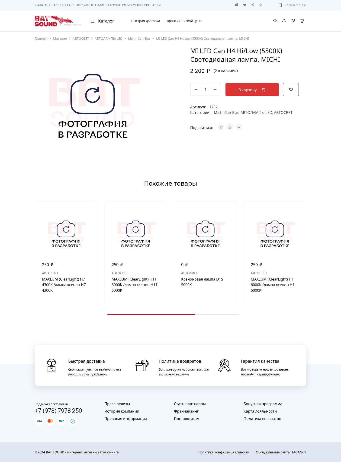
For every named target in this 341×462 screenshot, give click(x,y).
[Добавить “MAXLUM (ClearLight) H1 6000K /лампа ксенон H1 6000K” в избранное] (299, 211)
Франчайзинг (186, 411)
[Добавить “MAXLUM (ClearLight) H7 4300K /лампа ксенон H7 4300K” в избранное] (90, 211)
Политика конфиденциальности (223, 452)
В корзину (247, 89)
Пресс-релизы (117, 403)
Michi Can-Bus (139, 38)
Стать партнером (190, 403)
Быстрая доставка (145, 21)
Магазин (60, 38)
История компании (121, 411)
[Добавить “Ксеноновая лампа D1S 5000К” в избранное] (229, 211)
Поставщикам (186, 418)
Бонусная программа (263, 403)
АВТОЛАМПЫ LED (108, 38)
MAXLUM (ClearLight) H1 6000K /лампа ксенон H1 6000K (273, 285)
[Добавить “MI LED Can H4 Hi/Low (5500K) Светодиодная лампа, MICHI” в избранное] (291, 89)
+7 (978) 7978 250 (295, 5)
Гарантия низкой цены (184, 21)
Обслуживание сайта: (281, 452)
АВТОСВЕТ (81, 38)
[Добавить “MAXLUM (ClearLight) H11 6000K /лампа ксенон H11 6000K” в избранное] (159, 211)
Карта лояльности (260, 411)
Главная (41, 38)
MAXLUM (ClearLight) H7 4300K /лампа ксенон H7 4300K (64, 285)
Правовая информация (125, 418)
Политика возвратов (262, 418)
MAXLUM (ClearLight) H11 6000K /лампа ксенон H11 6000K (135, 285)
